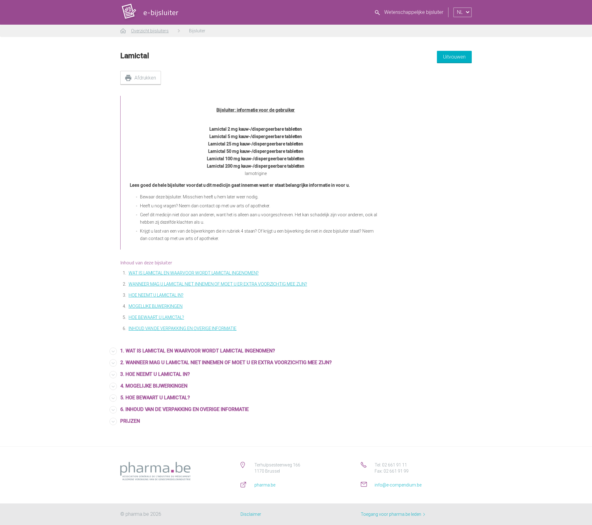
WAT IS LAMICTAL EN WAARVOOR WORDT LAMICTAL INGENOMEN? (194, 273)
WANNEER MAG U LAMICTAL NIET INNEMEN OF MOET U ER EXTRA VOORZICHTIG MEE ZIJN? (218, 284)
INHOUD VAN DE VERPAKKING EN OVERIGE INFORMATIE (182, 328)
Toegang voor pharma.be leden (391, 514)
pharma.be (264, 484)
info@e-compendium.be (398, 484)
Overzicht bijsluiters (150, 30)
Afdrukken (145, 78)
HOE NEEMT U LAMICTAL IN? (156, 295)
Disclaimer (250, 514)
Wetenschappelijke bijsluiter (413, 12)
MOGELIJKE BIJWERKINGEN (156, 306)
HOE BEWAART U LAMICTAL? (156, 317)
